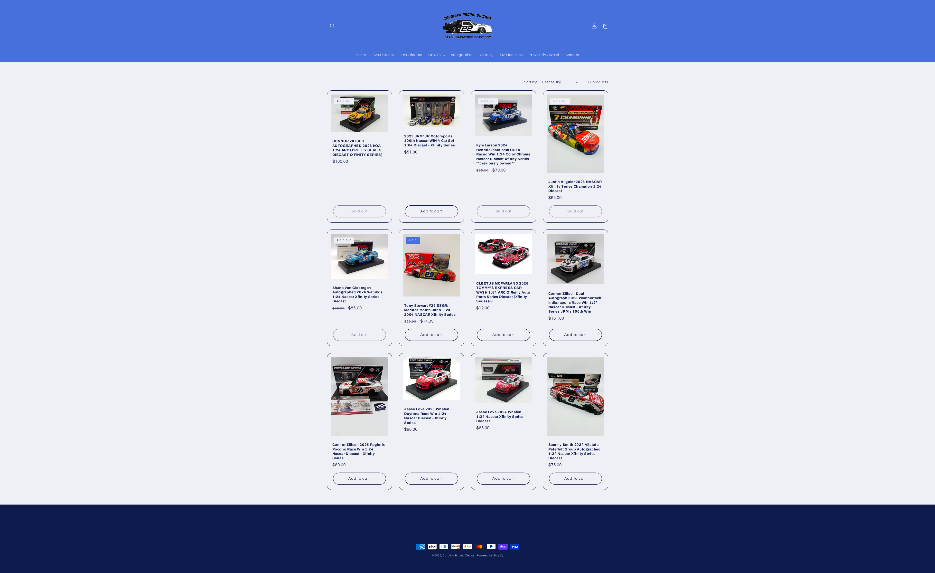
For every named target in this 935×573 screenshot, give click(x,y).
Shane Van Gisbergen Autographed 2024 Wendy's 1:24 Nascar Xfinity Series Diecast (357, 294)
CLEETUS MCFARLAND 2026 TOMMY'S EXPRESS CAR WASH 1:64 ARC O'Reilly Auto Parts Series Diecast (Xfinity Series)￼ (503, 292)
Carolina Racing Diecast (459, 555)
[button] (332, 26)
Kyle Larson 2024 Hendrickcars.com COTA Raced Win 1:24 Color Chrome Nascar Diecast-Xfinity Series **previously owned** (503, 154)
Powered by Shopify (490, 555)
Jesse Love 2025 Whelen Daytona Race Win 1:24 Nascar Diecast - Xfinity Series (426, 415)
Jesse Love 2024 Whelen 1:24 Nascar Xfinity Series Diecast (500, 416)
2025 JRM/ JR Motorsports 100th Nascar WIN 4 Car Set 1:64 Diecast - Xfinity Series (429, 140)
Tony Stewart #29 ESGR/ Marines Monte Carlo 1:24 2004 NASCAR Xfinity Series (430, 310)
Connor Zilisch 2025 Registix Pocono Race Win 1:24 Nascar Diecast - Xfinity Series (358, 451)
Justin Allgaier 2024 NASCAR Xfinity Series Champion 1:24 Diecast (575, 186)
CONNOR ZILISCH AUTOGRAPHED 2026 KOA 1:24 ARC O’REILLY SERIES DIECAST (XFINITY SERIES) (357, 147)
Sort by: (530, 82)
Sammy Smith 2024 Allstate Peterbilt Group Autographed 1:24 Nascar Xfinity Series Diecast (574, 451)
